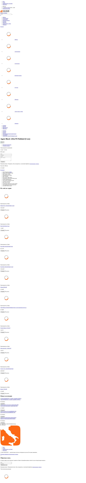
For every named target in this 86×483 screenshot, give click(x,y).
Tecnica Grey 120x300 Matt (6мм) (6, 368)
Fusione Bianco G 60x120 (5, 328)
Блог (4, 1)
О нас (4, 2)
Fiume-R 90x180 (3, 287)
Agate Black (5, 134)
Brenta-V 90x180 (3, 389)
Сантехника (5, 19)
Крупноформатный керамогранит (9, 133)
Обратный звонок (6, 8)
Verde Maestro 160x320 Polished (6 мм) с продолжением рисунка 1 (13, 307)
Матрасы (4, 22)
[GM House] (4, 11)
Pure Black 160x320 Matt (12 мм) (6, 266)
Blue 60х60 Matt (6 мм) (4, 226)
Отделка (4, 21)
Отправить (3, 161)
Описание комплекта (7, 144)
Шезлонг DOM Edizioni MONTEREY (7, 418)
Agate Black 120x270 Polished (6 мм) (10, 135)
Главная (4, 125)
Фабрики (4, 24)
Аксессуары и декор (7, 23)
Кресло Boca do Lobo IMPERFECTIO (7, 412)
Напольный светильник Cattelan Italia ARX (9, 405)
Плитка (4, 132)
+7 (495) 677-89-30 (6, 7)
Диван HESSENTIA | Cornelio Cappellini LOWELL (10, 399)
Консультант (5, 127)
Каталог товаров (3, 13)
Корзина (5, 128)
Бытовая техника (6, 20)
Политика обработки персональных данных (9, 454)
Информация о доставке (7, 3)
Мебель (4, 17)
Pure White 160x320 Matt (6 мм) (6, 246)
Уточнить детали (6, 145)
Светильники (5, 18)
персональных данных (34, 163)
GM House (3, 424)
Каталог (2, 26)
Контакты (5, 4)
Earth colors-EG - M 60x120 (5, 348)
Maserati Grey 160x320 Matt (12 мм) (7, 205)
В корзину (2, 170)
